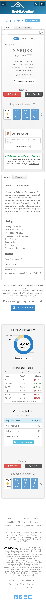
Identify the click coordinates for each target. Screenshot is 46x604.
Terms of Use (13, 584)
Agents (29, 580)
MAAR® (39, 539)
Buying (27, 518)
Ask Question (35, 94)
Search (19, 518)
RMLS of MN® (25, 541)
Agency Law (18, 588)
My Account (27, 526)
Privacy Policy (25, 584)
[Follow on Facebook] (16, 598)
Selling (35, 518)
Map (18, 27)
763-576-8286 (25, 81)
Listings (22, 580)
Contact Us (28, 588)
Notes (27, 27)
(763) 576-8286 (24, 307)
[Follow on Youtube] (30, 598)
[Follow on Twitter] (21, 598)
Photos (7, 27)
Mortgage (19, 177)
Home (10, 518)
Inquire (35, 466)
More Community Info (24, 442)
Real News (34, 522)
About (38, 526)
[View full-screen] (41, 32)
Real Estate (13, 580)
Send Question (24, 147)
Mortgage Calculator (24, 358)
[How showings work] (34, 104)
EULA (35, 580)
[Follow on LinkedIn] (25, 598)
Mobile (8, 526)
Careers (34, 584)
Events (17, 526)
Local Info (11, 522)
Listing (7, 177)
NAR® (33, 539)
